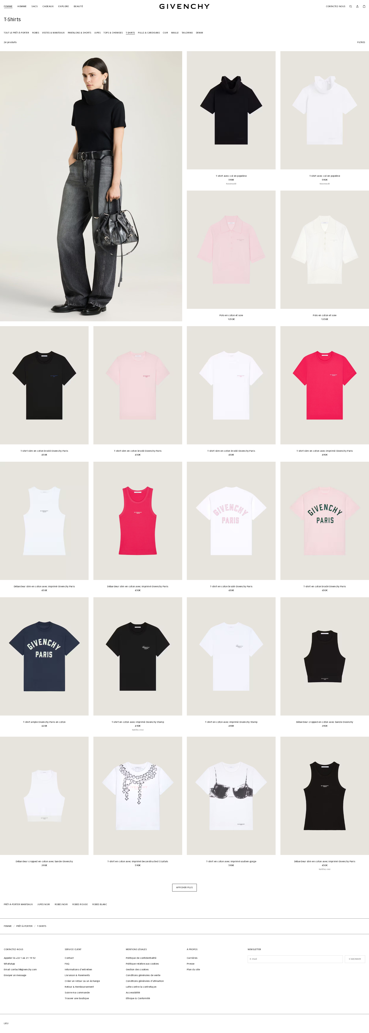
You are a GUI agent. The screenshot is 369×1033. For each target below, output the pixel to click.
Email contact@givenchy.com (20, 970)
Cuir (165, 33)
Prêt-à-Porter (24, 926)
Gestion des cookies (137, 970)
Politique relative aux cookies (142, 964)
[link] (364, 6)
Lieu (6, 1023)
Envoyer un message (15, 975)
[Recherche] (350, 6)
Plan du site (193, 970)
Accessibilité (133, 993)
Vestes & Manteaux (53, 33)
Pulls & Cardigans (149, 33)
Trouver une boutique (77, 998)
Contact (69, 958)
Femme (8, 926)
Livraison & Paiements (77, 975)
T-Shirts (130, 33)
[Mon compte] (357, 6)
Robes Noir (61, 904)
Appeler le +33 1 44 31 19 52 (20, 958)
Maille (175, 33)
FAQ (67, 964)
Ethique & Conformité (138, 998)
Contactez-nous (335, 6)
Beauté (77, 6)
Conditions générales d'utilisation (145, 981)
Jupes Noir (43, 904)
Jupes (97, 33)
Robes (35, 33)
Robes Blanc (99, 904)
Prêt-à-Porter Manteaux (18, 904)
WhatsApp (9, 964)
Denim (199, 33)
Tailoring (187, 33)
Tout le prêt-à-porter (16, 33)
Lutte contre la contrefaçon (141, 987)
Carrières (192, 958)
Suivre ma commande (77, 993)
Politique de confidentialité (141, 958)
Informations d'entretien (78, 970)
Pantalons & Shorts (79, 33)
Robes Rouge (80, 904)
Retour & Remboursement (79, 987)
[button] (184, 887)
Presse (190, 964)
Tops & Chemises (113, 33)
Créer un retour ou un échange (82, 981)
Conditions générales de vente (143, 975)
